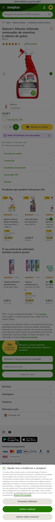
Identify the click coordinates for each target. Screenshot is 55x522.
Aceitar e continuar (27, 509)
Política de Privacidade (22, 495)
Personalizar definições (27, 501)
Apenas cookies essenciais (27, 517)
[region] (27, 493)
